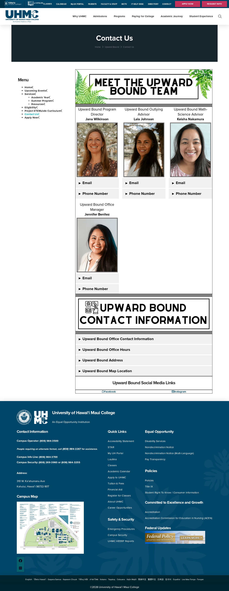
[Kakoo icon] (13, 4)
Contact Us (31, 114)
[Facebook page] (20, 560)
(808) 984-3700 (48, 456)
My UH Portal (115, 453)
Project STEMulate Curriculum (43, 110)
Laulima (112, 459)
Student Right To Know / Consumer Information (172, 492)
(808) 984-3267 (71, 448)
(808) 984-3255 (70, 462)
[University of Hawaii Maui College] (22, 21)
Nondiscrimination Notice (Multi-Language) (169, 453)
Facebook (110, 391)
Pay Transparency (155, 459)
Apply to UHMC (117, 477)
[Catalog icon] (35, 5)
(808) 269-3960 (48, 462)
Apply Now (31, 117)
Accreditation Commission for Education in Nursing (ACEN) (178, 518)
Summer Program (41, 100)
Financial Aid (115, 489)
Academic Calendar (119, 471)
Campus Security (117, 535)
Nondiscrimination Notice (159, 447)
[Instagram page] (20, 568)
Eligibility (30, 107)
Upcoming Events (35, 90)
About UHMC (115, 501)
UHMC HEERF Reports (121, 541)
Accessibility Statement (121, 441)
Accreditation (152, 512)
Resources (37, 104)
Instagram (180, 391)
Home (28, 87)
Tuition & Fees (116, 483)
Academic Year (40, 97)
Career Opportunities (120, 507)
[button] (220, 16)
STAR (111, 447)
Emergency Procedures (121, 529)
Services (30, 94)
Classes (112, 465)
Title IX (149, 486)
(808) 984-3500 (49, 440)
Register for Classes (119, 495)
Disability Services (155, 441)
